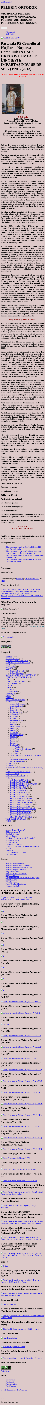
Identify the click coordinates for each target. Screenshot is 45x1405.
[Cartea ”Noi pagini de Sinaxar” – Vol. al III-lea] (19, 1181)
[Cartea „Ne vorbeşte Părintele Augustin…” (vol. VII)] (2, 979)
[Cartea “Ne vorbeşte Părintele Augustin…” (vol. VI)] (2, 967)
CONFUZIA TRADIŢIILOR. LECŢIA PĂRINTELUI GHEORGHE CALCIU (22, 596)
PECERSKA (10, 763)
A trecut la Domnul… (18, 704)
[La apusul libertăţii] (8, 1304)
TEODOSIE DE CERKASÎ (16, 819)
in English (14, 722)
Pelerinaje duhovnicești (14, 844)
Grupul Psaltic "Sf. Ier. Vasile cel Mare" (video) (23, 878)
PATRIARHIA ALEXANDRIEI (22, 798)
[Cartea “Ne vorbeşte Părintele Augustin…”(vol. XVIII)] (22, 1104)
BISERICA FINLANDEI (19, 790)
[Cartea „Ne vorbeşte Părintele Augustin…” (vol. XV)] (21, 1070)
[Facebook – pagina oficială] (7, 637)
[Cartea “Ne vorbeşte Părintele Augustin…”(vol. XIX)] (21, 1115)
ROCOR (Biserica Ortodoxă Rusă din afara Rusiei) (24, 768)
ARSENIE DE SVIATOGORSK (18, 663)
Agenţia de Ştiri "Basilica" (15, 830)
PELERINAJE (11, 765)
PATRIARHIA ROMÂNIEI (20, 813)
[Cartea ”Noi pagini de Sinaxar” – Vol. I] (16, 1158)
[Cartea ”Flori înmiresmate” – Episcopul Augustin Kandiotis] (22, 1208)
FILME (8, 696)
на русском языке (17, 761)
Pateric (12, 739)
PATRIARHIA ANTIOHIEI (20, 800)
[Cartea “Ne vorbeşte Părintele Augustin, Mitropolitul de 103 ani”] (2, 911)
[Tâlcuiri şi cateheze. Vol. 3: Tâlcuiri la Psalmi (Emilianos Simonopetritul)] (22, 1318)
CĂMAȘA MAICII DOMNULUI (18, 677)
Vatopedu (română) (13, 886)
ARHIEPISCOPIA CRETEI (20, 780)
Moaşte (12, 731)
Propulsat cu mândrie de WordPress (14, 1390)
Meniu (4, 28)
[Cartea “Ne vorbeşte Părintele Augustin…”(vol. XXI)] (21, 1138)
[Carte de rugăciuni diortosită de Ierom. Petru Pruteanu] (21, 1358)
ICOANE (9, 698)
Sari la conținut (6, 2)
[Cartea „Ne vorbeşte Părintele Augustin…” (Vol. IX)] (21, 1002)
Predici (12, 741)
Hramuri (13, 718)
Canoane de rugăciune (23, 749)
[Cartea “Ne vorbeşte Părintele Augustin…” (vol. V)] (2, 956)
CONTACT (10, 34)
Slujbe (17, 751)
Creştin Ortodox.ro (12, 834)
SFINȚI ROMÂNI (12, 774)
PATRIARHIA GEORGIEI (20, 807)
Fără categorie (11, 694)
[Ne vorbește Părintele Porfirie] (13, 1347)
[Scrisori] (4, 1266)
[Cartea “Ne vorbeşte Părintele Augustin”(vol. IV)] (2, 945)
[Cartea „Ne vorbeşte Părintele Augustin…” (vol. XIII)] (21, 1047)
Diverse (8, 687)
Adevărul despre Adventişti (15, 863)
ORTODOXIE (11, 702)
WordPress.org (11, 1386)
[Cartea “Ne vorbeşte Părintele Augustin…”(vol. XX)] (21, 1126)
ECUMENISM (11, 692)
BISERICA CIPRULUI (19, 786)
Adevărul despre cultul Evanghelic (18, 865)
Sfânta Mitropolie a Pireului (16, 852)
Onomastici (14, 733)
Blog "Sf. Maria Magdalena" (16, 874)
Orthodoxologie (11, 880)
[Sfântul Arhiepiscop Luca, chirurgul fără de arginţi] (20, 1329)
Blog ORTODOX (12, 876)
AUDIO (9, 669)
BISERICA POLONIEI (19, 794)
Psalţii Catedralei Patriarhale (16, 884)
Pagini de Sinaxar (16, 735)
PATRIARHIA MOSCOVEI (20, 811)
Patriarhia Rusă (11, 882)
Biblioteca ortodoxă (13, 832)
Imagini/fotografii (16, 720)
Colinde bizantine (16, 673)
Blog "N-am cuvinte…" (14, 872)
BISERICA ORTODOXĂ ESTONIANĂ (21, 675)
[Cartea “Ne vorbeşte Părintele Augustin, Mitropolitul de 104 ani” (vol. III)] (2, 933)
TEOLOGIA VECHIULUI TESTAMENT (26, 755)
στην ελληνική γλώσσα (18, 759)
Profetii (12, 743)
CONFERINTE (11, 683)
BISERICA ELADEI (18, 788)
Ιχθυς (3, 581)
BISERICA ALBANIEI (19, 782)
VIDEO (8, 821)
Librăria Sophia (11, 836)
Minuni (12, 728)
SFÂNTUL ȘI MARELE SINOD (18, 772)
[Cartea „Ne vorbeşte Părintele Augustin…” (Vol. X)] (20, 1013)
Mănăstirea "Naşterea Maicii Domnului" (20, 838)
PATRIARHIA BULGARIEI (21, 802)
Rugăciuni (14, 745)
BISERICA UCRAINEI (19, 796)
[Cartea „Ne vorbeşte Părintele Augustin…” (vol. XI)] (5, 1024)
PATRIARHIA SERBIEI (19, 815)
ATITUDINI (10, 667)
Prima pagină (10, 32)
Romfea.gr (9, 850)
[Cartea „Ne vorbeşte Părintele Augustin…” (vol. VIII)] (2, 990)
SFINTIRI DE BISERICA (15, 776)
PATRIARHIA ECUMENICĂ (21, 805)
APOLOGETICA (12, 659)
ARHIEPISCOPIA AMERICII (17, 661)
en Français (14, 714)
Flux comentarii (11, 1384)
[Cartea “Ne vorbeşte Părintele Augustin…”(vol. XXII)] (21, 1149)
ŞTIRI (8, 778)
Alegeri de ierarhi (16, 706)
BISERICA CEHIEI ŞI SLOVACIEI (23, 784)
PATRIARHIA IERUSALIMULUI (23, 809)
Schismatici (14, 753)
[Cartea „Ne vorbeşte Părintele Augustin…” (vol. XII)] (21, 1036)
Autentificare (5, 1371)
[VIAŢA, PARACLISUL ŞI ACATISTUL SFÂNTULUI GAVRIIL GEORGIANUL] (22, 899)
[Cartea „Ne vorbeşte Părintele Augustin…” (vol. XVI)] (21, 1081)
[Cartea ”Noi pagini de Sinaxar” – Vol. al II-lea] (18, 1169)
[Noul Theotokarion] (9, 1338)
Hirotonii (13, 716)
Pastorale (19, 579)
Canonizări (14, 710)
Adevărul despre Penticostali (16, 869)
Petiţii (12, 689)
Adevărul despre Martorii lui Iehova (19, 867)
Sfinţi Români (11, 855)
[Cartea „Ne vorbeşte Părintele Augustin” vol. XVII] (20, 1092)
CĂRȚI (8, 679)
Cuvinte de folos (16, 712)
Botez (12, 708)
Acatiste (18, 747)
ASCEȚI (9, 665)
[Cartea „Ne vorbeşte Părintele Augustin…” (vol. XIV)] (21, 1058)
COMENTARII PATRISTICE (17, 681)
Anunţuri (9, 657)
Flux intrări (10, 1382)
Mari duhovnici (15, 726)
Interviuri (13, 724)
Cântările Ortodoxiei (17, 671)
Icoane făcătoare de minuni (15, 700)
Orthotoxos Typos (12, 840)
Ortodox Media (11, 842)
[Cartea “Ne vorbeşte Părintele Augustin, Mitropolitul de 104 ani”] (2, 922)
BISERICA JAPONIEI (18, 792)
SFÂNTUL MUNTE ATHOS (21, 817)
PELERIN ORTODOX (19, 7)
